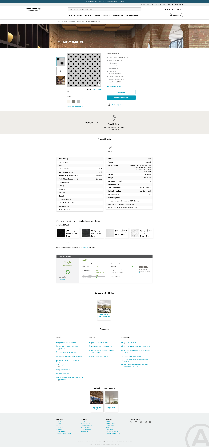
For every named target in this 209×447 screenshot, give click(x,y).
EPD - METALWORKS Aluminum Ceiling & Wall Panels (136, 351)
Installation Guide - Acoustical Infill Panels (70, 356)
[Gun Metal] (74, 102)
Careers (58, 425)
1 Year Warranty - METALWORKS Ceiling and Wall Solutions (70, 378)
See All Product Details (114, 86)
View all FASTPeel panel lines (91, 98)
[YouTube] (136, 422)
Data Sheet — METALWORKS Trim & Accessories (68, 347)
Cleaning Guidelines (63, 365)
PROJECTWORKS (110, 425)
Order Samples (109, 427)
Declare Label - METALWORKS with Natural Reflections (136, 360)
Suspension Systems (86, 425)
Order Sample (121, 92)
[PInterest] (141, 422)
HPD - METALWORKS (130, 342)
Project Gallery (109, 429)
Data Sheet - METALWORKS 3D (67, 342)
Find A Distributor (110, 423)
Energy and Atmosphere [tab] (117, 269)
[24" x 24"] (60, 71)
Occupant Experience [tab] (116, 263)
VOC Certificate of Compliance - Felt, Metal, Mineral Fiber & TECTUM (136, 365)
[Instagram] (145, 422)
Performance (84, 431)
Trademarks (80, 441)
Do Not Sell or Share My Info (124, 441)
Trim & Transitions (85, 427)
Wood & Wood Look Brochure (99, 356)
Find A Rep (108, 421)
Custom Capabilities (86, 429)
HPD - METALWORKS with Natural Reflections (137, 346)
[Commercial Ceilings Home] (33, 9)
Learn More (62, 279)
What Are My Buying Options (63, 433)
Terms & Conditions (90, 441)
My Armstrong (177, 15)
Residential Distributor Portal (113, 433)
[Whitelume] (69, 102)
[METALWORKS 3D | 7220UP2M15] (60, 61)
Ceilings (83, 421)
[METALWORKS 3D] (60, 80)
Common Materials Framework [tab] (90, 263)
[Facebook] (131, 422)
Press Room (59, 427)
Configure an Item (97, 89)
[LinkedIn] (150, 422)
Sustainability (59, 429)
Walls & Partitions (85, 423)
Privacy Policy (111, 441)
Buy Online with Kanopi (112, 431)
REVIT (113, 105)
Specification (123, 105)
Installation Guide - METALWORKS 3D (68, 361)
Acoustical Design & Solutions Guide (101, 346)
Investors (58, 423)
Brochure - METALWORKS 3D (99, 342)
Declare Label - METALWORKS (132, 356)
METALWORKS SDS (63, 373)
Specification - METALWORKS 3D (67, 352)
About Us (58, 421)
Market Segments (61, 431)
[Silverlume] (79, 102)
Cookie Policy (101, 441)
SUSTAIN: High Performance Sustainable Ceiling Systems (102, 351)
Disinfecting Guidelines (64, 369)
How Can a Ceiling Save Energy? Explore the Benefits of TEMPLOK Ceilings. (104, 1)
